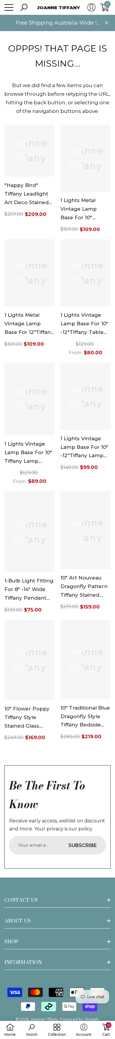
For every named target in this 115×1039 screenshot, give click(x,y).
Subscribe (82, 845)
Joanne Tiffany (44, 1019)
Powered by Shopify (79, 1019)
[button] (23, 7)
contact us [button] (21, 900)
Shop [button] (11, 941)
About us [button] (17, 921)
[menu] (8, 7)
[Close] (107, 22)
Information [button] (23, 962)
